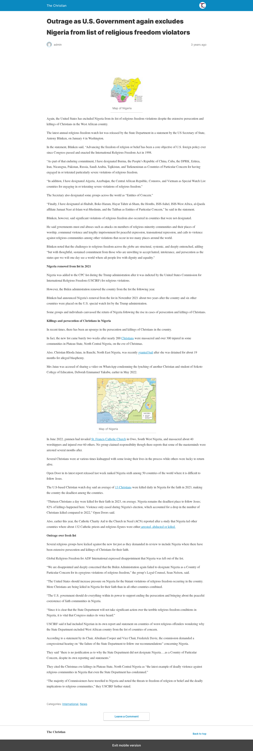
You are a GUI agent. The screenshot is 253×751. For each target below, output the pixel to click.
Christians (127, 338)
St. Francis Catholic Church (108, 439)
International (70, 704)
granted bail (145, 352)
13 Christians (123, 487)
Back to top (199, 733)
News (83, 704)
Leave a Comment (127, 716)
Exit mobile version (126, 745)
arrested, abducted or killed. (158, 526)
